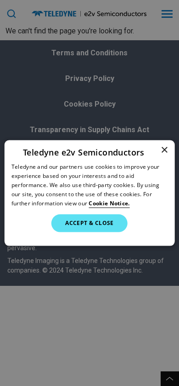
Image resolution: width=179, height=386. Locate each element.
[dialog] (90, 193)
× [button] (164, 150)
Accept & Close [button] (89, 223)
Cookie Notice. (109, 203)
